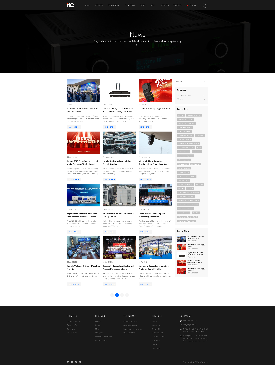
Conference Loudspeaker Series (188, 143)
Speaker (181, 115)
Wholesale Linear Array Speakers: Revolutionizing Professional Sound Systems (154, 164)
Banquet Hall (156, 325)
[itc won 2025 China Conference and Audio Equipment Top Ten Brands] (83, 143)
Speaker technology (130, 325)
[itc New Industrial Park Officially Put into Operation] (119, 195)
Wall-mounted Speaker (185, 148)
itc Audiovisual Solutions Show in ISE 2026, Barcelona (195, 238)
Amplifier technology (130, 321)
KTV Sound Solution (158, 337)
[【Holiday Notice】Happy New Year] (155, 90)
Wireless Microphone (185, 135)
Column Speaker (183, 152)
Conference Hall (157, 333)
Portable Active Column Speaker (188, 164)
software (190, 188)
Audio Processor (183, 213)
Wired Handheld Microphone (188, 205)
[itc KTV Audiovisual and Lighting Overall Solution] (119, 143)
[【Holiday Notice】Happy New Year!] (181, 271)
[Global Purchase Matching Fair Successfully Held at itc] (155, 195)
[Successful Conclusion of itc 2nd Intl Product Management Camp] (119, 247)
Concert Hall (156, 329)
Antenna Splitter (183, 180)
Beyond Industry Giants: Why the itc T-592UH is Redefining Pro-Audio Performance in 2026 (118, 112)
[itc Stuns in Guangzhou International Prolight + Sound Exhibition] (155, 247)
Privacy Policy (72, 333)
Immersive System (184, 168)
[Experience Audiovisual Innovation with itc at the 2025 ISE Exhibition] (83, 195)
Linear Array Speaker (185, 127)
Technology (129, 316)
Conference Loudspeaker (186, 123)
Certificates (71, 329)
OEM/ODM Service (130, 333)
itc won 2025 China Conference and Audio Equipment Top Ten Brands (196, 262)
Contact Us (186, 316)
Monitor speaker (183, 160)
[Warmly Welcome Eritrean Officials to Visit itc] (83, 247)
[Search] (205, 5)
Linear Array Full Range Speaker (188, 192)
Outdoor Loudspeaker (185, 156)
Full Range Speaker (184, 139)
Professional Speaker (194, 115)
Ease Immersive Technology (132, 329)
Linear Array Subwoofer (186, 196)
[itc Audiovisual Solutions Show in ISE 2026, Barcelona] (83, 90)
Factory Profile (72, 325)
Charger (181, 188)
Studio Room (156, 340)
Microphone (197, 152)
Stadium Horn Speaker (185, 209)
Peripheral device (101, 340)
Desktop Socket (183, 172)
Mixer (199, 148)
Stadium (154, 321)
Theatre (154, 344)
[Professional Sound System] (70, 5)
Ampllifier (196, 213)
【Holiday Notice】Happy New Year (154, 109)
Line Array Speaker (184, 131)
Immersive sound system (103, 337)
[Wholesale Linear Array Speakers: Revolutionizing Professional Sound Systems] (155, 143)
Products (100, 316)
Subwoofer (199, 135)
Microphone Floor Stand (186, 221)
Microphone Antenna (185, 184)
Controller (199, 184)
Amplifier (98, 321)
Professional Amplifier (185, 119)
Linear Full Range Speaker (186, 176)
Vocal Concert (156, 348)
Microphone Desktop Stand (187, 217)
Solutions (157, 316)
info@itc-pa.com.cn (189, 325)
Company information (74, 321)
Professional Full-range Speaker (188, 201)
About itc (72, 316)
